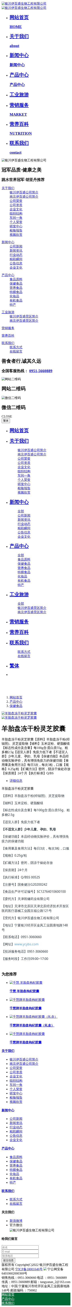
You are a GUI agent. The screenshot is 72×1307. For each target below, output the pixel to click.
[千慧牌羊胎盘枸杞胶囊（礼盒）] (34, 1016)
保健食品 (16, 706)
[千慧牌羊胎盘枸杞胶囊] (27, 999)
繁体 (5, 420)
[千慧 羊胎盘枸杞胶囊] (26, 982)
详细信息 (16, 780)
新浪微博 (16, 1220)
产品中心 (16, 701)
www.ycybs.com (26, 944)
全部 (21, 511)
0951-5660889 (40, 371)
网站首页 (19, 430)
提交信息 (8, 1260)
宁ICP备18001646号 (29, 1269)
